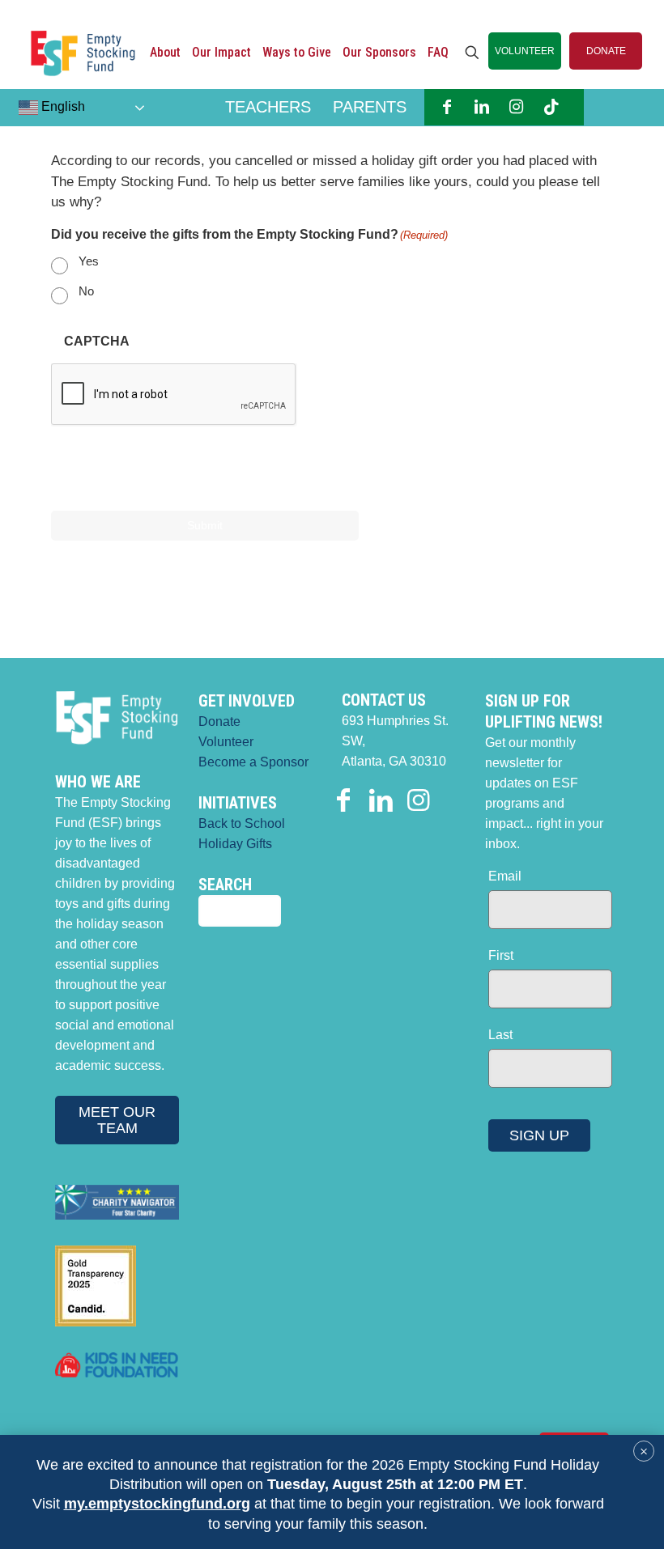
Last (500, 1035)
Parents (369, 107)
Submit (205, 525)
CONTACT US (384, 700)
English (61, 106)
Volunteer (225, 742)
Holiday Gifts (235, 844)
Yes (89, 261)
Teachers (268, 107)
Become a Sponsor (253, 762)
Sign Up (539, 1135)
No (86, 291)
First (500, 955)
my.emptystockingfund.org (157, 1504)
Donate (219, 721)
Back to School (241, 823)
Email (504, 876)
